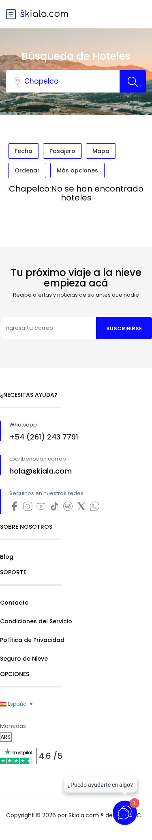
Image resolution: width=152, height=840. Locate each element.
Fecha (23, 151)
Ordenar (27, 170)
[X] (83, 509)
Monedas (13, 726)
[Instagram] (29, 509)
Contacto (14, 603)
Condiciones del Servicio (36, 621)
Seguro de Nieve (24, 659)
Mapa (100, 151)
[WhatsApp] (96, 509)
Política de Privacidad (32, 640)
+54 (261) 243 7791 (43, 437)
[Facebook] (16, 509)
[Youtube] (42, 509)
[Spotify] (69, 509)
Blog (6, 557)
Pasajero (62, 151)
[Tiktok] (56, 509)
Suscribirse (124, 328)
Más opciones (77, 170)
